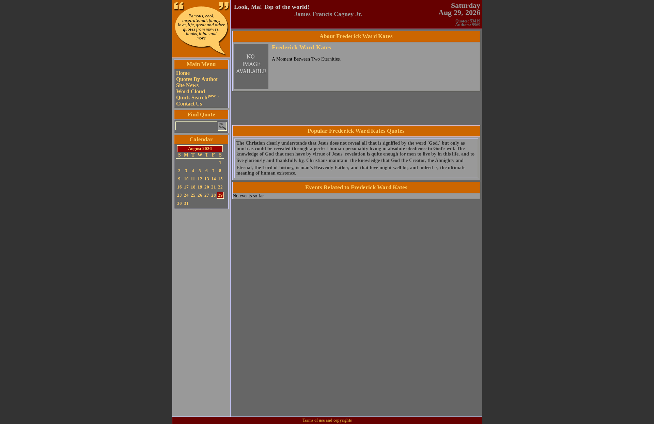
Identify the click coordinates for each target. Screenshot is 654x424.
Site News (187, 85)
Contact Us (189, 104)
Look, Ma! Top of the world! (271, 6)
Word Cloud (190, 91)
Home (183, 73)
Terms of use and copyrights (327, 420)
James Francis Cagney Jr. (328, 14)
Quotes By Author (197, 79)
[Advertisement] (201, 313)
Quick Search (197, 97)
